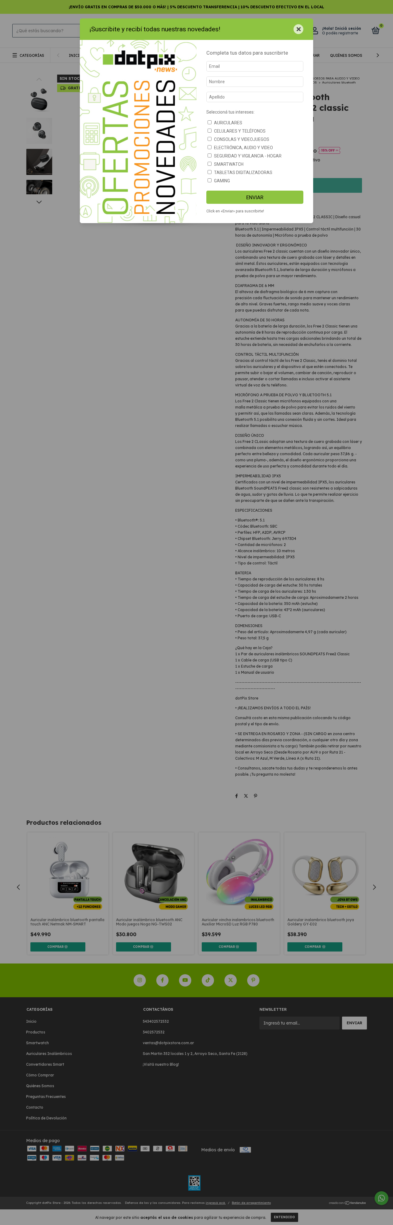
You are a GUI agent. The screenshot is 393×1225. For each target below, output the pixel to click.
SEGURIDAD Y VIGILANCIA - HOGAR (248, 155)
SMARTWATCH (228, 164)
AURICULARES (228, 122)
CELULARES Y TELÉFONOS (240, 131)
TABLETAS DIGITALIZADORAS (243, 172)
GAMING (222, 180)
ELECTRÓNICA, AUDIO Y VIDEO (243, 147)
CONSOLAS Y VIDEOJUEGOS (241, 139)
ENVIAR (254, 197)
